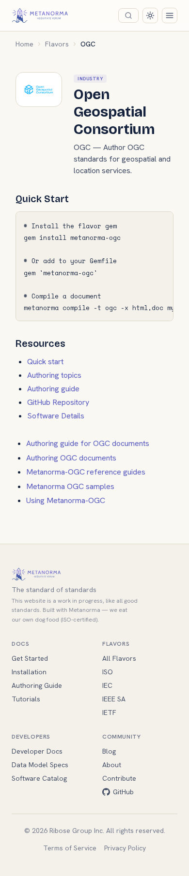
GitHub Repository (58, 402)
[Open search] (128, 15)
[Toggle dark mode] (150, 15)
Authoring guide (53, 389)
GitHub (123, 791)
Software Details (55, 416)
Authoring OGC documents (71, 458)
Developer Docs (37, 751)
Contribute (119, 778)
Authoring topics (54, 375)
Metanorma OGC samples (70, 486)
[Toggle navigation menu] (169, 15)
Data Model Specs (40, 764)
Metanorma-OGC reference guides (85, 472)
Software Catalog (39, 778)
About (111, 764)
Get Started (30, 658)
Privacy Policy (125, 848)
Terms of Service (69, 848)
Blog (109, 751)
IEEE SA (114, 699)
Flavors (57, 44)
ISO (107, 672)
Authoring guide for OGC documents (87, 443)
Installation (29, 672)
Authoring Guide (37, 685)
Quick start (45, 361)
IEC (107, 685)
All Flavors (119, 658)
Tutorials (26, 699)
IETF (109, 712)
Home (24, 44)
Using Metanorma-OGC (65, 500)
